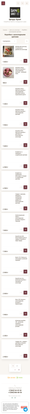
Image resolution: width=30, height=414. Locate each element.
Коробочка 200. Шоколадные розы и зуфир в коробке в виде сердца (21, 238)
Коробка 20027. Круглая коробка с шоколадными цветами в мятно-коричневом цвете (20, 91)
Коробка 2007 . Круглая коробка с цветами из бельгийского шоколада (20, 134)
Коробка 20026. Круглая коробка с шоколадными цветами (20, 112)
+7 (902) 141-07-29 (15, 390)
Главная (5, 30)
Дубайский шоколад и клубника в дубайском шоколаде (21, 48)
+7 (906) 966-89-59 (15, 392)
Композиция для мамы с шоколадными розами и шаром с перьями (20, 218)
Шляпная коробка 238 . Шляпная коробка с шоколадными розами (20, 323)
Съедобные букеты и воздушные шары (15, 21)
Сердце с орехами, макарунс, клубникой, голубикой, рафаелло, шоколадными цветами (20, 198)
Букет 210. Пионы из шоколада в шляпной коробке (21, 259)
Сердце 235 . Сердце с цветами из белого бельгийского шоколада (21, 344)
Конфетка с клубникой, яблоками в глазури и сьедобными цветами (20, 176)
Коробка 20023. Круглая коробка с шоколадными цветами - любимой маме (20, 70)
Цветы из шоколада (14, 30)
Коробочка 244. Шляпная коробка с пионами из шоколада (20, 281)
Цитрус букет (15, 19)
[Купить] (25, 61)
